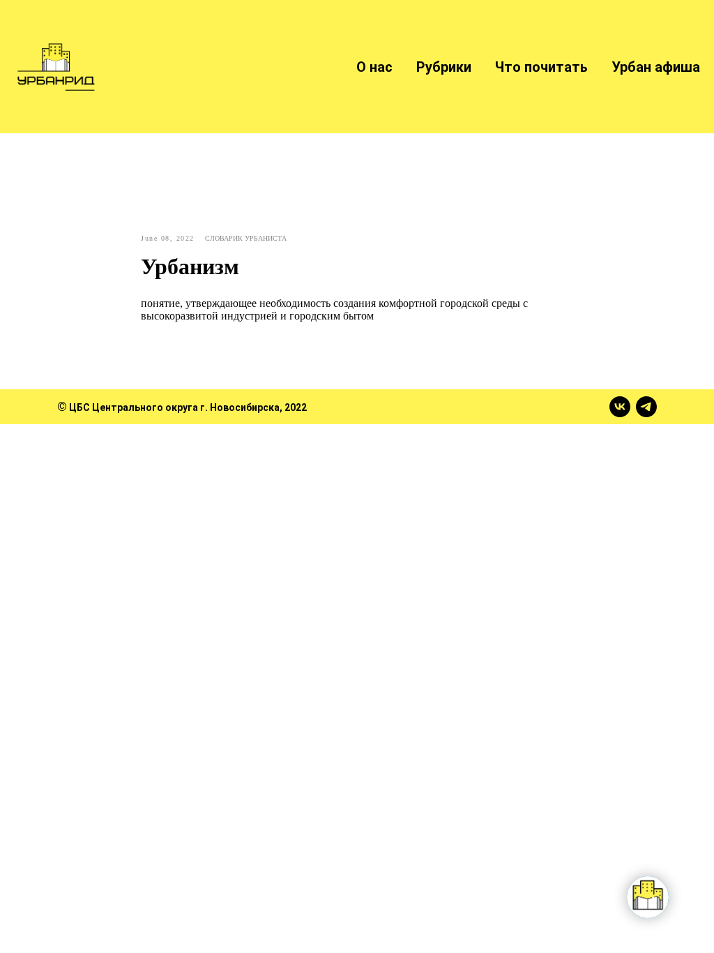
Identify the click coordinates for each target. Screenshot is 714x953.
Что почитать (541, 67)
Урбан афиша (656, 67)
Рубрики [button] (443, 67)
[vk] (619, 406)
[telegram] (646, 406)
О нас (374, 67)
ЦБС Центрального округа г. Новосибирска (174, 407)
